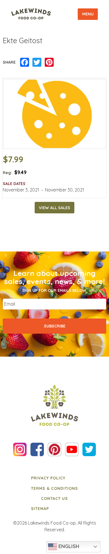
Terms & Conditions (54, 488)
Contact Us (54, 498)
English (68, 546)
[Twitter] (36, 62)
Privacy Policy (48, 478)
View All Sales (54, 207)
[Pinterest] (49, 62)
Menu (88, 14)
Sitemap (40, 508)
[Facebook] (24, 62)
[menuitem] (54, 478)
